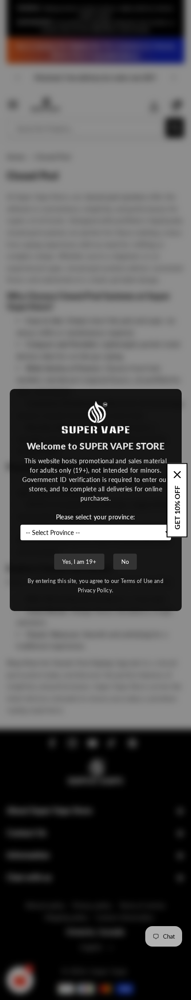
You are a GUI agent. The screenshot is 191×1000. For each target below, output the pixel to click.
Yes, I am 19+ (79, 561)
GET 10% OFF (177, 507)
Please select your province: (95, 517)
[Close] (177, 474)
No (125, 561)
